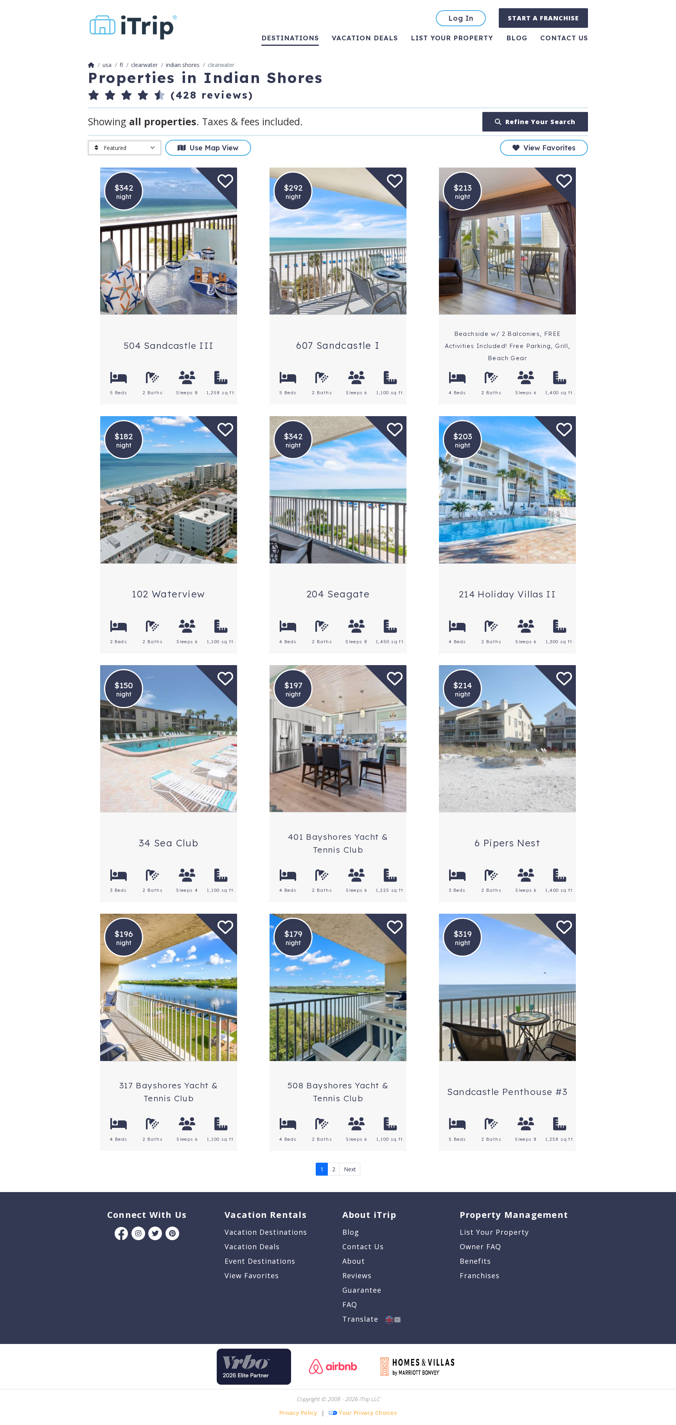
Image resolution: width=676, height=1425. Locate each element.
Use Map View (212, 147)
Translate (363, 1319)
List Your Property (452, 38)
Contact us (564, 38)
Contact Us (363, 1246)
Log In (460, 18)
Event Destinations (260, 1261)
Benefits (475, 1261)
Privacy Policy (298, 1412)
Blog (516, 38)
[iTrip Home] (91, 65)
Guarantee (361, 1290)
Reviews (357, 1275)
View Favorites (547, 147)
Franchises (480, 1275)
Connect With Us (147, 1214)
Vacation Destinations (266, 1232)
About (353, 1261)
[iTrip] (133, 25)
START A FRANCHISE (543, 18)
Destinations (290, 38)
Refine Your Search (538, 121)
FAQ (349, 1304)
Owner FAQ (480, 1246)
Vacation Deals (365, 38)
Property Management (514, 1214)
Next (350, 1169)
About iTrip (369, 1214)
